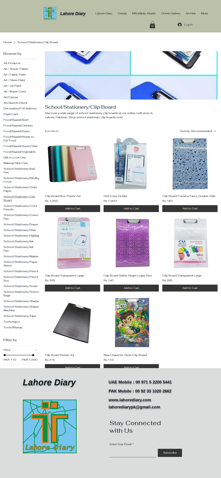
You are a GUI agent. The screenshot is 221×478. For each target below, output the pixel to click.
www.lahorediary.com (130, 399)
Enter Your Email (121, 444)
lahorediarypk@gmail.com (134, 407)
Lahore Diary (72, 13)
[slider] (5, 355)
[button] (152, 24)
